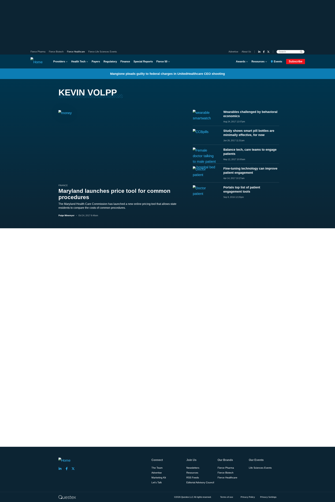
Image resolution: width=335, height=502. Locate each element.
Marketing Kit (158, 477)
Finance (125, 61)
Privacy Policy (248, 497)
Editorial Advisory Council (200, 482)
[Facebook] (264, 52)
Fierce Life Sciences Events (102, 51)
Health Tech (78, 61)
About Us (246, 51)
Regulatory (110, 61)
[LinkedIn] (259, 52)
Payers (96, 61)
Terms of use (226, 497)
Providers (59, 61)
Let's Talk (156, 482)
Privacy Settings (268, 497)
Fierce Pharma (38, 51)
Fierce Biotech (56, 51)
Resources (258, 61)
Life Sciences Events (260, 467)
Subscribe (295, 61)
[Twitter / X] (268, 52)
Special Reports (143, 61)
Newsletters (192, 467)
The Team (157, 467)
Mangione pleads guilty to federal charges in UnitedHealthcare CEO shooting (167, 74)
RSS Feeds (192, 477)
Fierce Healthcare (76, 51)
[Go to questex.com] (67, 497)
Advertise (233, 51)
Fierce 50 (161, 61)
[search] (301, 51)
